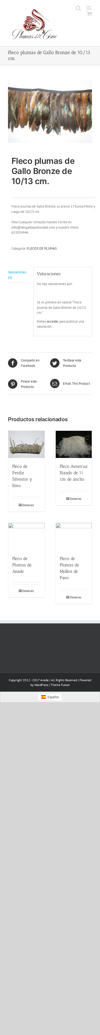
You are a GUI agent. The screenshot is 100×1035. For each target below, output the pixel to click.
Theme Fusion (60, 685)
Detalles (28, 505)
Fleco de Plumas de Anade (21, 565)
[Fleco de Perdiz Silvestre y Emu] (26, 444)
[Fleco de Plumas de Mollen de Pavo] (74, 536)
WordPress (41, 685)
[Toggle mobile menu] (89, 8)
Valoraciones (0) (17, 275)
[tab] (19, 275)
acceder (52, 321)
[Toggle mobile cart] (89, 14)
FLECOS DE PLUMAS (42, 248)
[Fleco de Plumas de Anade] (26, 536)
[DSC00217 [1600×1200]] (50, 111)
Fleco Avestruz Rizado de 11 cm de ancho (73, 473)
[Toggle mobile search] (78, 8)
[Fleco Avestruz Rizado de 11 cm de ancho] (74, 444)
